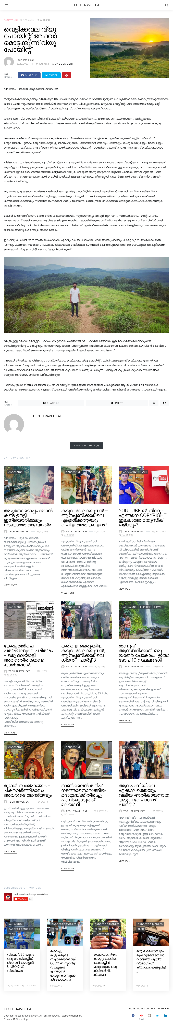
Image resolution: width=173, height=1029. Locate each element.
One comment (64, 63)
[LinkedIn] (165, 1017)
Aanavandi (11, 20)
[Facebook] (133, 1017)
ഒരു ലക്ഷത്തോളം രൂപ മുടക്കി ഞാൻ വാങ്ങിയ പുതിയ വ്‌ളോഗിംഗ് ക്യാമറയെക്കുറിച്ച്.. (150, 961)
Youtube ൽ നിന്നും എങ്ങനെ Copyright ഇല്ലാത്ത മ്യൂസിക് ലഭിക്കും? (143, 518)
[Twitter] (157, 1017)
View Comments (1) (86, 445)
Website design (70, 1015)
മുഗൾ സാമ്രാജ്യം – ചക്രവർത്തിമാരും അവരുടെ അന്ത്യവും (28, 790)
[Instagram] (149, 1017)
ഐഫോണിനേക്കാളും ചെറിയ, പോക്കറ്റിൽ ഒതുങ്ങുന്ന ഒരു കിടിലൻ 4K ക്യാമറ (105, 964)
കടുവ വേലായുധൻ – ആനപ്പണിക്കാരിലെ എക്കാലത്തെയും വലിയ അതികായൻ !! (85, 518)
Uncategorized (105, 934)
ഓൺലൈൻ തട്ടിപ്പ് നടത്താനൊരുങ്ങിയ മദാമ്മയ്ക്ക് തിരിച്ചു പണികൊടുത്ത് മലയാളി (83, 795)
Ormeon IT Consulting (16, 1019)
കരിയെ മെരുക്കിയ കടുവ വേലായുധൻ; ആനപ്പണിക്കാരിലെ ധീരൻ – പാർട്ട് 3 (83, 653)
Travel (158, 607)
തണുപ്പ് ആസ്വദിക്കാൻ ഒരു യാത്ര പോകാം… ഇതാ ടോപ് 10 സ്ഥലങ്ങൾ (144, 653)
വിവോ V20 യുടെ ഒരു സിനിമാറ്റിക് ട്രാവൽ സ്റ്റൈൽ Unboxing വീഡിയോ (20, 962)
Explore (145, 607)
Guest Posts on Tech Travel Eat (149, 1008)
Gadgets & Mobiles (20, 929)
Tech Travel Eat (86, 5)
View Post (10, 585)
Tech (143, 471)
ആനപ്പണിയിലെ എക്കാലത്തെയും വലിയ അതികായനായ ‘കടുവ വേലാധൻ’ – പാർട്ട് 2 (144, 795)
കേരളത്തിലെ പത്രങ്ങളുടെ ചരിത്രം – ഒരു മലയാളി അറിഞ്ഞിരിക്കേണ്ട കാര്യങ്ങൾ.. (28, 655)
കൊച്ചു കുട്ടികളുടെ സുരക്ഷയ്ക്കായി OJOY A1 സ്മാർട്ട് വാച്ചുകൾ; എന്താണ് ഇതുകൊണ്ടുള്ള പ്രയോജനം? (63, 965)
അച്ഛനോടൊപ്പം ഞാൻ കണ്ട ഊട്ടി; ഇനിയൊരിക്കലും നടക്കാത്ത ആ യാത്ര (28, 518)
